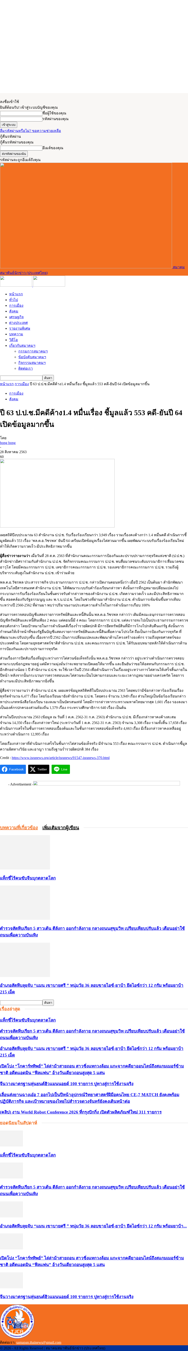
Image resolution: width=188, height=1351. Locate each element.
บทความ (16, 334)
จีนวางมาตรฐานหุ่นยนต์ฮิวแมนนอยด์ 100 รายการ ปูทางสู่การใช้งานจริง (66, 1083)
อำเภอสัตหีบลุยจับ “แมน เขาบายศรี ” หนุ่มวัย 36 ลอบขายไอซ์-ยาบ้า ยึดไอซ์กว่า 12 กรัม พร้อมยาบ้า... (93, 1226)
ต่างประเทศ (18, 323)
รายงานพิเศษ (19, 328)
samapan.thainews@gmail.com (38, 1342)
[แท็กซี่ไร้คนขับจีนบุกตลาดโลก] (25, 868)
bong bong (8, 443)
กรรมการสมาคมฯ (33, 351)
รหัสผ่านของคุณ (55, 119)
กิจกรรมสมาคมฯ (32, 363)
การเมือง (16, 305)
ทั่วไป (13, 300)
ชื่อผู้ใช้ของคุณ (54, 113)
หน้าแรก (16, 294)
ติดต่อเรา (25, 368)
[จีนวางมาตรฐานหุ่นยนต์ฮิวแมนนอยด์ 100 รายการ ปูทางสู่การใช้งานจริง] (11, 1287)
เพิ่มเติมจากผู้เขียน (60, 827)
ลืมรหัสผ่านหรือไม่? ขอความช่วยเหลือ (30, 131)
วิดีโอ (13, 340)
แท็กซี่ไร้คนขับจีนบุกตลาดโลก (28, 878)
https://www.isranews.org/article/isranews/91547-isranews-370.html (61, 758)
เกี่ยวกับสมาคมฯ (22, 345)
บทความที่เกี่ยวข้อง (19, 827)
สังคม (13, 311)
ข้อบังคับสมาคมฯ (32, 357)
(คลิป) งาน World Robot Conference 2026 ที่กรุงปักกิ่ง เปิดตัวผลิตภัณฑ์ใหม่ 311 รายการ (81, 1112)
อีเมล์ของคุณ (52, 148)
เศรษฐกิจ (16, 317)
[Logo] (16, 285)
